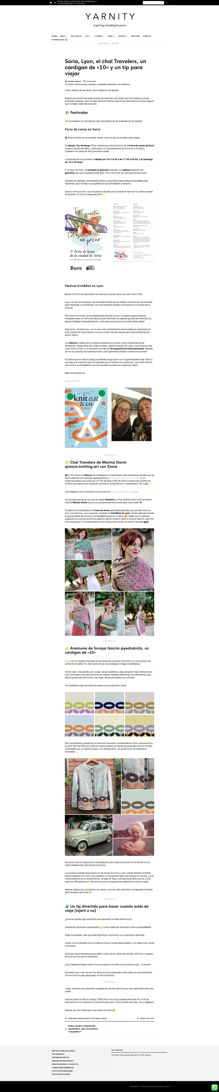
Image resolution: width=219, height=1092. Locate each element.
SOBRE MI (147, 36)
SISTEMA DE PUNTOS (60, 1057)
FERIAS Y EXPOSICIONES (77, 85)
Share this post (146, 1018)
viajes (104, 1018)
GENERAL (92, 85)
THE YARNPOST (123, 85)
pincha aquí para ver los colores (125, 478)
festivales (96, 1018)
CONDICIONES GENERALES (63, 1067)
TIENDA (54, 36)
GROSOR (122, 36)
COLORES (98, 36)
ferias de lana (84, 1018)
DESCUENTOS (76, 36)
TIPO (87, 36)
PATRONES (135, 36)
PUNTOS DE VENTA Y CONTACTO (65, 1064)
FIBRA (110, 36)
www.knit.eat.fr (72, 381)
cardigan (72, 1018)
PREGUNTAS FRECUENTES (62, 1061)
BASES (62, 36)
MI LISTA (115, 43)
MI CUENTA (103, 43)
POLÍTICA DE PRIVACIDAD (62, 1071)
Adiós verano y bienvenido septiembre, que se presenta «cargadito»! (83, 1029)
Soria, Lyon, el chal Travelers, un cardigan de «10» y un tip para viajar (105, 67)
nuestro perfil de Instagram (125, 491)
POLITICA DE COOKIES (61, 1074)
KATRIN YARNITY (74, 81)
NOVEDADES (102, 85)
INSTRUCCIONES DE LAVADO (63, 1051)
